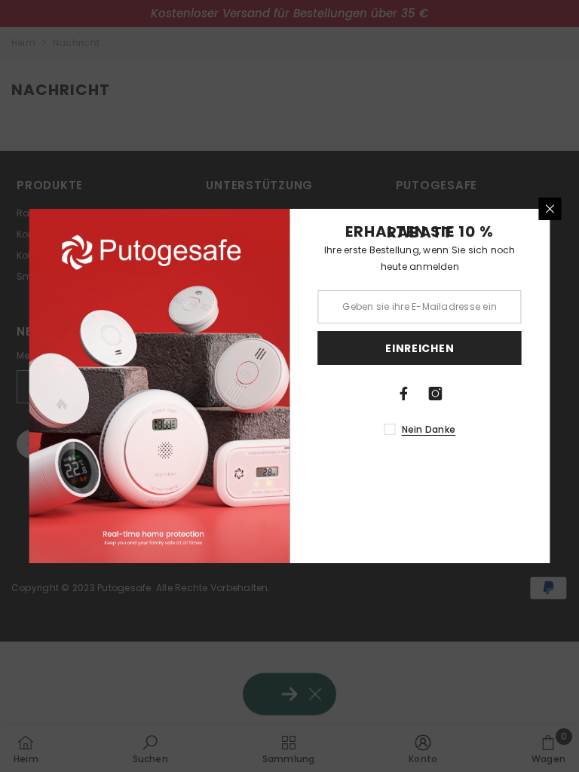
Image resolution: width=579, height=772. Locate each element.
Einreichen (419, 348)
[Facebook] (404, 393)
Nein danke (428, 429)
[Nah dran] (550, 209)
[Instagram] (436, 393)
